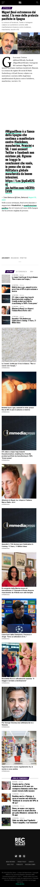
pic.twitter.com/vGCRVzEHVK (20, 189)
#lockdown (21, 141)
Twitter (23, 258)
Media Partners (10, 862)
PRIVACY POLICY (22, 862)
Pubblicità (19, 864)
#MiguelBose (13, 131)
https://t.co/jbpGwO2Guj (20, 182)
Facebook (15, 258)
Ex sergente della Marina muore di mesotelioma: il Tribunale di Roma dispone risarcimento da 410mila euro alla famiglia (18, 590)
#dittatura (11, 170)
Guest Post (10, 864)
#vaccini (26, 145)
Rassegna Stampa (30, 864)
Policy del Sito (20, 884)
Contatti (31, 862)
